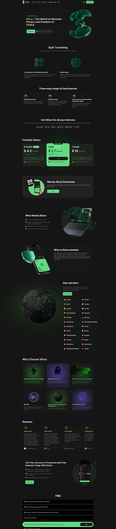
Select (26, 101)
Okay (86, 524)
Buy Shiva (89, 2)
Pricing (33, 2)
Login (83, 2)
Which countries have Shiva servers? (37, 501)
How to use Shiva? (30, 518)
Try (53, 191)
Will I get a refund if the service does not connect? (41, 512)
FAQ (59, 2)
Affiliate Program (52, 2)
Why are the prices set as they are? (36, 507)
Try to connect (67, 293)
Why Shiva (44, 2)
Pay (34, 158)
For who (39, 2)
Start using (31, 31)
